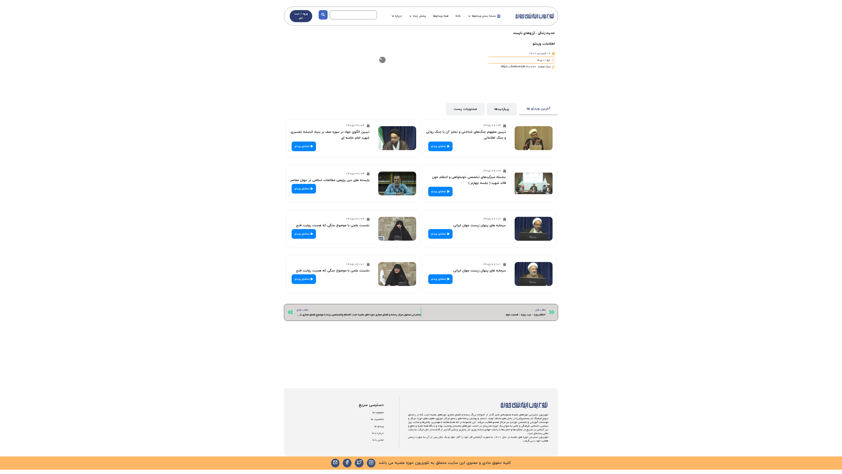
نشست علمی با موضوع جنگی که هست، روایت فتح (332, 225)
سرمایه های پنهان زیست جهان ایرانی (479, 225)
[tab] (538, 109)
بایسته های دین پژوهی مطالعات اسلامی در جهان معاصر (329, 180)
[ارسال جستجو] (323, 15)
